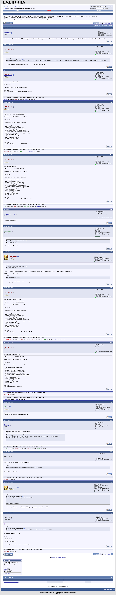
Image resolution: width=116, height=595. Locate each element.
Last (109, 23)
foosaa (5, 99)
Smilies (5, 569)
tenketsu (7, 33)
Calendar (99, 10)
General (12, 6)
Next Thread (62, 557)
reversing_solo (9, 214)
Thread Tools (98, 25)
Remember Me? (108, 6)
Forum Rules (49, 10)
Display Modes (107, 25)
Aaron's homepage (107, 589)
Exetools (7, 6)
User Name (92, 6)
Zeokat (26, 99)
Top (114, 589)
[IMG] (5, 570)
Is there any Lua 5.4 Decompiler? (11, 582)
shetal (5, 399)
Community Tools (19, 6)
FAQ (76, 10)
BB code (6, 568)
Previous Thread (55, 557)
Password (92, 8)
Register (17, 10)
